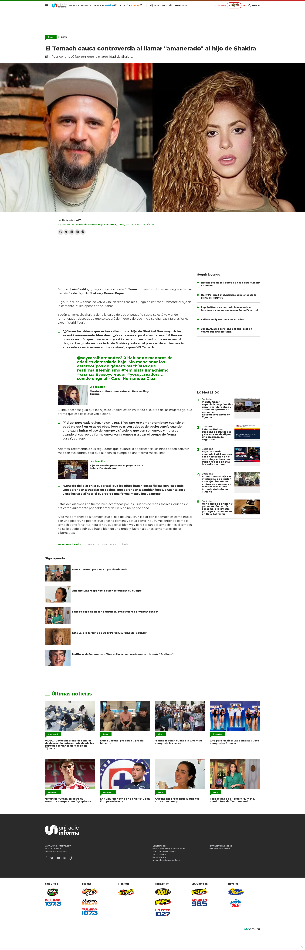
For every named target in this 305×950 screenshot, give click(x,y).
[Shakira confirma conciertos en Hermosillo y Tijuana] (73, 395)
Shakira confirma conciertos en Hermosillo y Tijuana (119, 392)
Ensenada (181, 5)
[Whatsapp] (60, 232)
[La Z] (163, 912)
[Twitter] (66, 232)
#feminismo (108, 370)
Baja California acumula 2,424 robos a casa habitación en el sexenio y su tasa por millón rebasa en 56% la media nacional (217, 458)
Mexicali (167, 5)
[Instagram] (65, 858)
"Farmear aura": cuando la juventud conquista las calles (178, 742)
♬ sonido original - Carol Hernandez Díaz (121, 376)
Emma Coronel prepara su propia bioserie (99, 569)
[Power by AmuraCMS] (252, 929)
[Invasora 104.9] (126, 892)
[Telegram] (83, 232)
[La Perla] (236, 903)
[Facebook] (72, 232)
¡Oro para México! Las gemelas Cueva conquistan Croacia (234, 742)
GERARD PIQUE (109, 544)
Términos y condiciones (220, 846)
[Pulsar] (53, 902)
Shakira (125, 544)
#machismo (157, 370)
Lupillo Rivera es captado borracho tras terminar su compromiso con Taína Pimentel (229, 309)
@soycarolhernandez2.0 (101, 357)
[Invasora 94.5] (90, 892)
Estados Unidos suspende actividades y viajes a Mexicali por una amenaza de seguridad (216, 434)
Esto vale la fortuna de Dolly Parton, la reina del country (109, 632)
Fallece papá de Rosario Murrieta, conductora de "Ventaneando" (115, 611)
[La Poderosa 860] (90, 902)
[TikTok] (71, 858)
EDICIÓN (104, 5)
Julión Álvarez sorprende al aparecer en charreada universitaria (226, 330)
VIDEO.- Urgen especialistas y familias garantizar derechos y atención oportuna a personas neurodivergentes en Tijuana (217, 409)
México (62, 37)
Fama (121, 224)
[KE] (236, 891)
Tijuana (154, 5)
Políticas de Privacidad (219, 848)
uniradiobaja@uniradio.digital (166, 860)
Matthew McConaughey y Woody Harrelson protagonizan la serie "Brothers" (122, 654)
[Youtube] (58, 858)
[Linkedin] (77, 232)
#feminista (132, 370)
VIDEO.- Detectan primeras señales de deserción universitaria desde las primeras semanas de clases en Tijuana (69, 744)
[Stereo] (163, 891)
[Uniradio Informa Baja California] (71, 5)
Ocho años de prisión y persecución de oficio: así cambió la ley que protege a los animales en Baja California (217, 508)
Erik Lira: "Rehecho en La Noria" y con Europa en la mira (125, 800)
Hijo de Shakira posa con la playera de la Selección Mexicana (116, 467)
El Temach (91, 544)
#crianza (86, 374)
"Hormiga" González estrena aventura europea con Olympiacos (68, 800)
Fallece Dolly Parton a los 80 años (222, 319)
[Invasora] (53, 892)
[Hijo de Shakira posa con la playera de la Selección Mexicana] (73, 469)
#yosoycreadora (143, 374)
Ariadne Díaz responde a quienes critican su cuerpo (107, 590)
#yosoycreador (111, 374)
